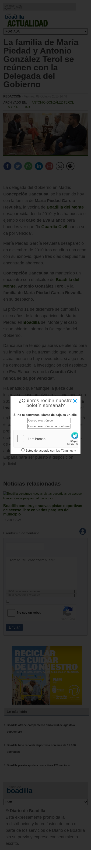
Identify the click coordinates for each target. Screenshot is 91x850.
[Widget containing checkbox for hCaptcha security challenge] (49, 438)
